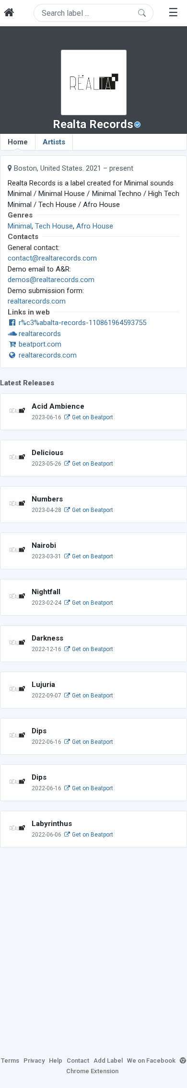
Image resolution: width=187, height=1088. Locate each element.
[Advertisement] (93, 950)
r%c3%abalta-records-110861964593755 (81, 322)
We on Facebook (151, 1060)
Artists (54, 142)
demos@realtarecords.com (51, 279)
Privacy (34, 1060)
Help (55, 1060)
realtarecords (39, 333)
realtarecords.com (37, 301)
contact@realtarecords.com (52, 258)
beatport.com (39, 344)
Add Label (108, 1060)
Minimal (20, 226)
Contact (78, 1060)
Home (18, 142)
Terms (10, 1060)
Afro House (94, 226)
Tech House (54, 226)
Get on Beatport (91, 417)
